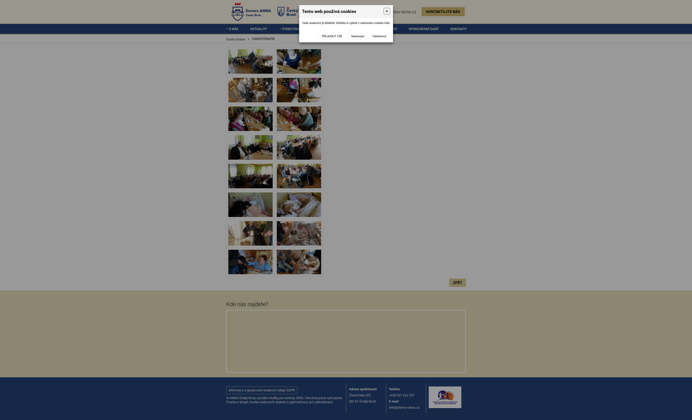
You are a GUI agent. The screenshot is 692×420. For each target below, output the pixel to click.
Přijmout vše (332, 36)
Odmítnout (379, 36)
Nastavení (357, 36)
